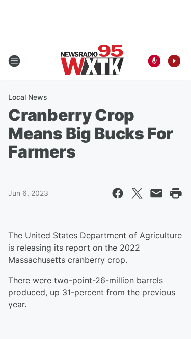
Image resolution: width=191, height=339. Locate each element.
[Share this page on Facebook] (118, 193)
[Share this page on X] (137, 193)
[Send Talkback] (154, 61)
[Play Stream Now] (174, 61)
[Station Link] (92, 61)
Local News (27, 97)
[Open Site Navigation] (14, 61)
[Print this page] (176, 193)
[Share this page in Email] (156, 193)
